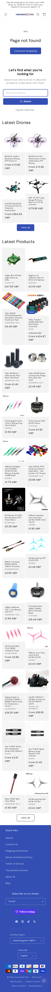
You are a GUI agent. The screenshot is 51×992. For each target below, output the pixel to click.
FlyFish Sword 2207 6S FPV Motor (37, 422)
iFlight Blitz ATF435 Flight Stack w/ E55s (13, 278)
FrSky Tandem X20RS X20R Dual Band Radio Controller (36, 323)
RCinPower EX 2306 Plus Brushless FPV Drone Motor (13, 517)
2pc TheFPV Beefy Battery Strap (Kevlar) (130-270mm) (36, 752)
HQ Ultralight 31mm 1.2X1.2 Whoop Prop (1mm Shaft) (13, 423)
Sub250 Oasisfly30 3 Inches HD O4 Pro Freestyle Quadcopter (13, 207)
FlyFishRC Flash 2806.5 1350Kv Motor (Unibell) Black (35, 609)
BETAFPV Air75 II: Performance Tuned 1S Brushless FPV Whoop (37, 159)
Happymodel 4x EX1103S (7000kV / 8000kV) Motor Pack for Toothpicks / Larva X (13, 701)
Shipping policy (35, 986)
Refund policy (16, 981)
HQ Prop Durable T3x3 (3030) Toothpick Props (12, 648)
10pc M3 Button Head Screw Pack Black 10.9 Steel (12, 375)
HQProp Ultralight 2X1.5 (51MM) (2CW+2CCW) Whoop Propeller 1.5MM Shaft (12, 471)
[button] (6, 14)
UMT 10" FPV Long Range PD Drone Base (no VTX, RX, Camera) (36, 201)
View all (25, 227)
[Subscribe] (42, 901)
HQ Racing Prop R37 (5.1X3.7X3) (37, 559)
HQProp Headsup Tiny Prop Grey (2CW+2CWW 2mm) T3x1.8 (37, 518)
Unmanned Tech (21, 977)
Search (27, 101)
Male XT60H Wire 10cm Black (12, 800)
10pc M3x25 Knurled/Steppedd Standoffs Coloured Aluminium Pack (13, 316)
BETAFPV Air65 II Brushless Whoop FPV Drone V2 (12, 158)
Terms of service (18, 986)
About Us (10, 876)
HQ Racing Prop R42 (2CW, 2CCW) (37, 800)
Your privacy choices (17, 870)
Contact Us (12, 844)
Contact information (34, 981)
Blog (8, 883)
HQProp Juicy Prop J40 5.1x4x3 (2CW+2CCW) (37, 655)
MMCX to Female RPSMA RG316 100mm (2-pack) (12, 564)
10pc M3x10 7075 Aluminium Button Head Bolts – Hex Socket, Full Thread (37, 470)
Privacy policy (38, 977)
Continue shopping (25, 50)
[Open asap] (44, 980)
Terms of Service (15, 863)
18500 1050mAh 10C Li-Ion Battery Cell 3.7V (13, 609)
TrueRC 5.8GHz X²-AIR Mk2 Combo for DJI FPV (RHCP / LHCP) (37, 700)
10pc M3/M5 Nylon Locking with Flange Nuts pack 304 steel (37, 376)
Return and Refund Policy (19, 857)
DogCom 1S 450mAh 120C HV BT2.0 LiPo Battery (36, 278)
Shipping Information (17, 850)
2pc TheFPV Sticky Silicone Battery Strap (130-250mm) (13, 749)
